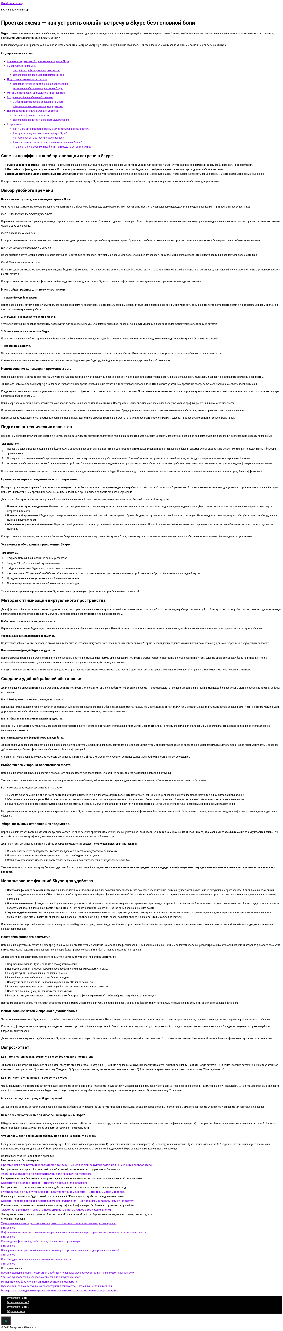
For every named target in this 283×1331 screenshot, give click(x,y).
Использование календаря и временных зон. (38, 75)
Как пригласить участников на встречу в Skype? (40, 133)
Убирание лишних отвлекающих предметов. (38, 106)
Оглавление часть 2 (18, 1302)
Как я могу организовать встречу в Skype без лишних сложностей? (51, 128)
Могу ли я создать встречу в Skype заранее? (38, 137)
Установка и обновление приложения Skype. (38, 88)
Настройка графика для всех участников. (36, 70)
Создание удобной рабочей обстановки (30, 97)
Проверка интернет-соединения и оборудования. (41, 84)
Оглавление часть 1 (18, 1298)
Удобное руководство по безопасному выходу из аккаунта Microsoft (41, 1277)
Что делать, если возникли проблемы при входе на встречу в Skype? (52, 146)
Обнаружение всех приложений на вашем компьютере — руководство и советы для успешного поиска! (60, 1250)
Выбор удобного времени (21, 66)
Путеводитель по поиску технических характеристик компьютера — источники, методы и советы (56, 1286)
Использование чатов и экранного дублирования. (41, 119)
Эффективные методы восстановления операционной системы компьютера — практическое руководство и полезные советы (73, 1232)
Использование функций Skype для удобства (33, 110)
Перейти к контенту (12, 3)
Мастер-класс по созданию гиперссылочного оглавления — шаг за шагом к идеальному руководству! (59, 1290)
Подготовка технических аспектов (27, 79)
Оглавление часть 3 (18, 1307)
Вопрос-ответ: (15, 124)
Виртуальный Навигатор (15, 9)
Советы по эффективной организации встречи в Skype (38, 61)
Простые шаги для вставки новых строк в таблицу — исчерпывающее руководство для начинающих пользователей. (68, 1272)
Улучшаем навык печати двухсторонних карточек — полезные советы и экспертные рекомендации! (58, 1223)
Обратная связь (16, 1311)
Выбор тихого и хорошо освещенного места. (38, 101)
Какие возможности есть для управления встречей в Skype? (47, 142)
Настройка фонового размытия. (31, 115)
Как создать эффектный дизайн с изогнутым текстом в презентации (40, 1241)
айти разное (8, 1227)
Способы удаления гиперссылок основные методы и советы (36, 1259)
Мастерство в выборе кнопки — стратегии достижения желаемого (39, 1281)
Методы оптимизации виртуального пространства (36, 92)
